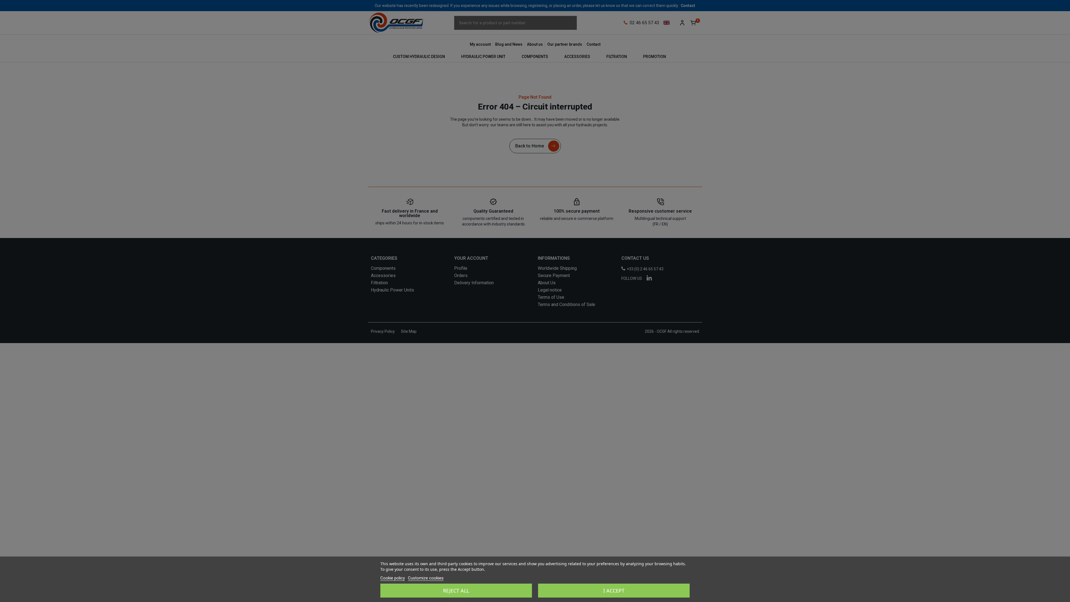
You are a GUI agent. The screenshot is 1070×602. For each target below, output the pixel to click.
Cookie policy (392, 578)
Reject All (456, 590)
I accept (613, 590)
